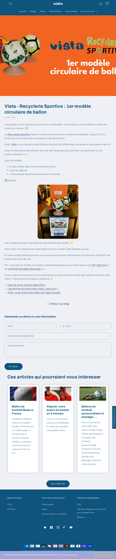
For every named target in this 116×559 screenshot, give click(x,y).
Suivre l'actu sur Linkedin (54, 514)
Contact (11, 509)
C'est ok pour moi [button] (103, 555)
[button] (10, 3)
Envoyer (13, 366)
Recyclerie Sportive (19, 134)
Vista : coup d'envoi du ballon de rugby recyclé (34, 292)
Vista (14, 144)
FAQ (9, 504)
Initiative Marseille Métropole (24, 269)
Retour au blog (60, 304)
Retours (81, 517)
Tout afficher (58, 484)
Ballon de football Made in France (23, 410)
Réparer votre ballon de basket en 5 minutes (58, 410)
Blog (44, 509)
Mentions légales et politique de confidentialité (91, 511)
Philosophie (48, 504)
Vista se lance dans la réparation (26, 285)
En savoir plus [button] (70, 555)
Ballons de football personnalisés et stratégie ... (93, 412)
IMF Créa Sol (99, 265)
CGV (79, 504)
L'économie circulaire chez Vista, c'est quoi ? (33, 289)
